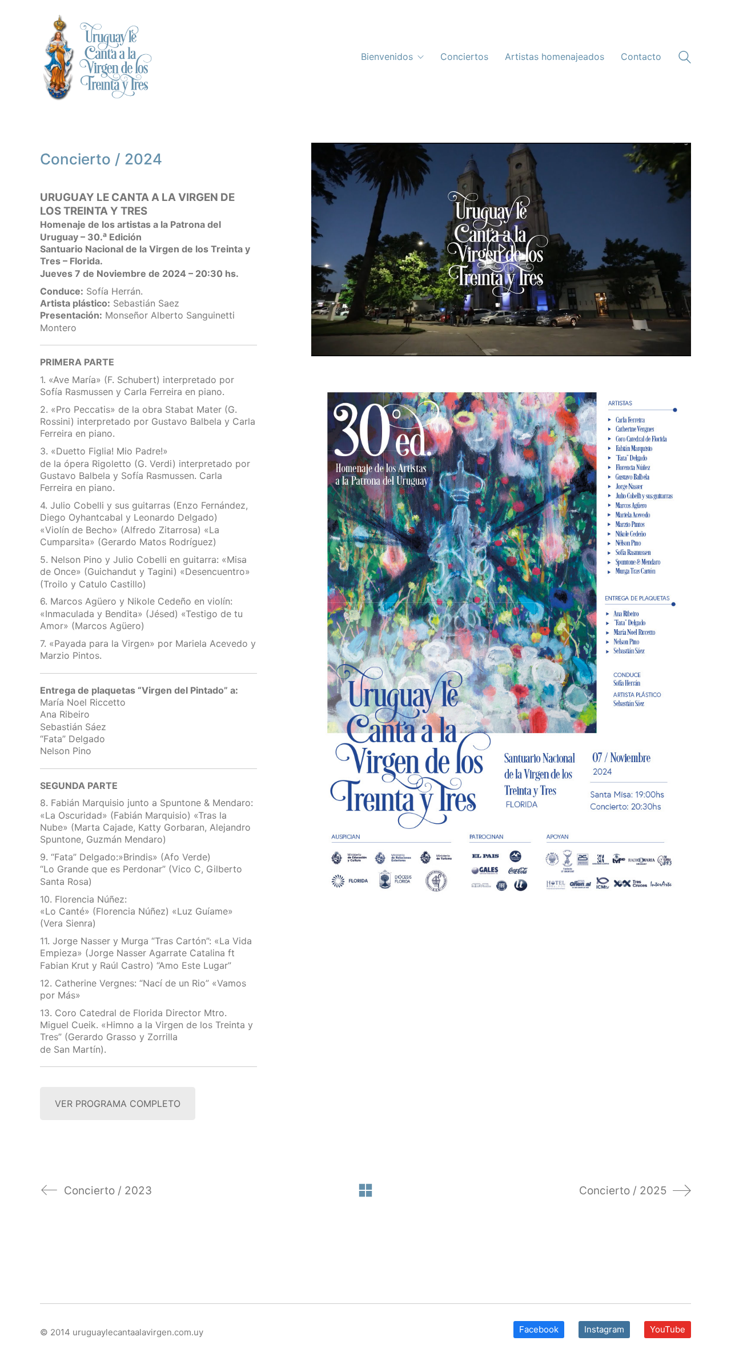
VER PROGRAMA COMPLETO (117, 1103)
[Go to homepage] (96, 57)
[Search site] (684, 58)
